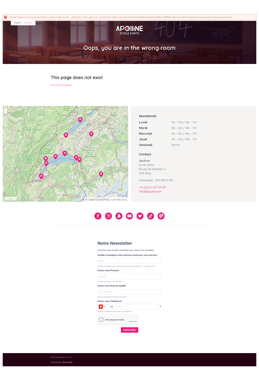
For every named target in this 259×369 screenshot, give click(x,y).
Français (28, 22)
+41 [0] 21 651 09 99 (152, 187)
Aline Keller (67, 362)
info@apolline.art (150, 191)
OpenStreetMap (99, 199)
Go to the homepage (61, 85)
